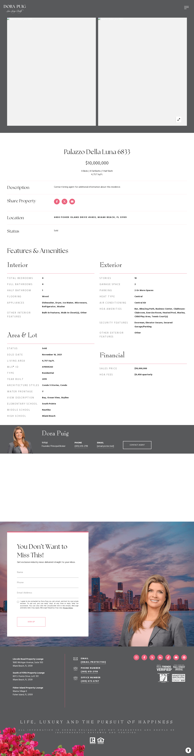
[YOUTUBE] (176, 657)
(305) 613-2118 (81, 446)
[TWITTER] (152, 657)
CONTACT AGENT (137, 445)
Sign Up (31, 621)
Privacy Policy (68, 608)
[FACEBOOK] (144, 657)
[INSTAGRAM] (136, 657)
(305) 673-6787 (90, 681)
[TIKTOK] (168, 657)
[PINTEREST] (184, 657)
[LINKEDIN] (160, 657)
